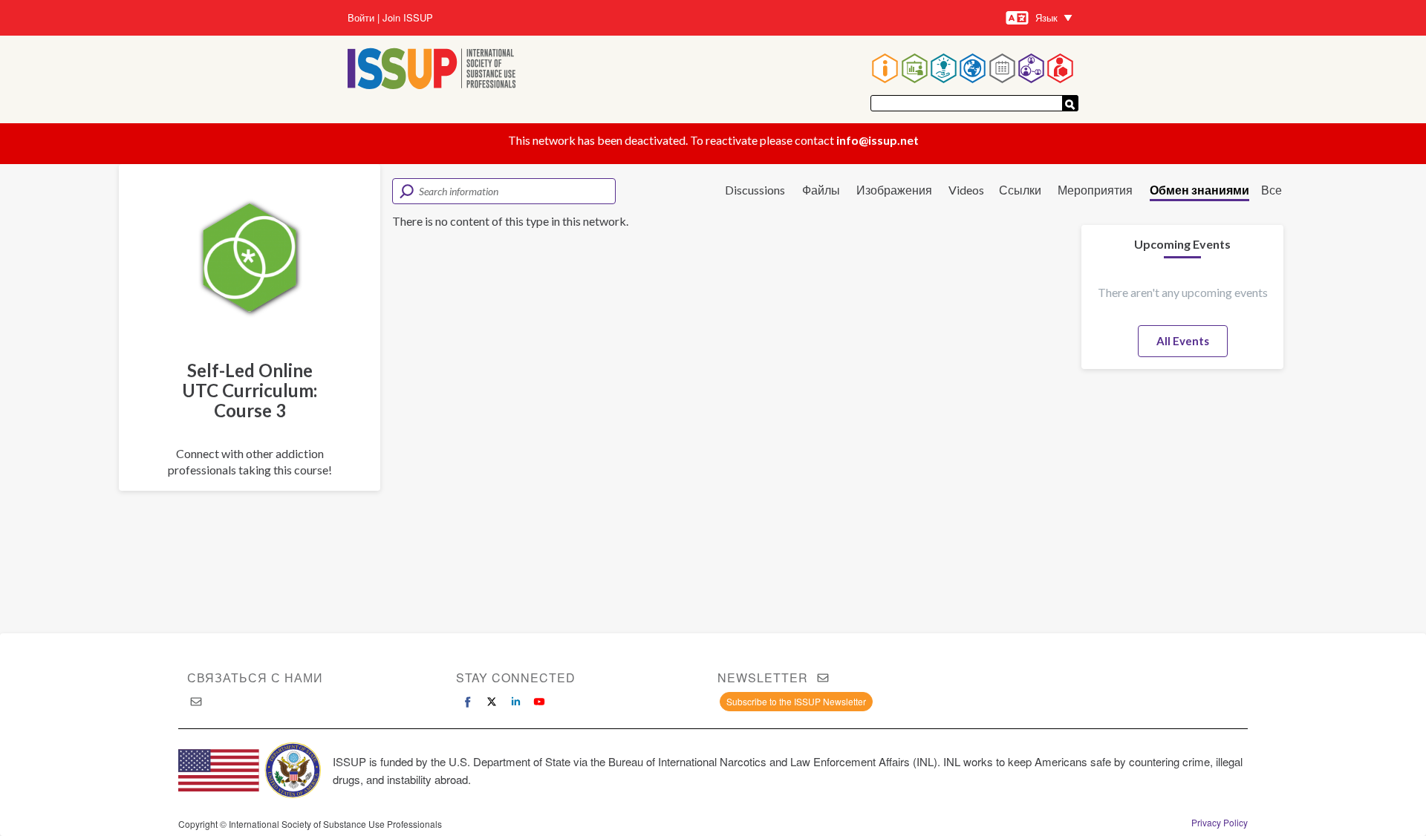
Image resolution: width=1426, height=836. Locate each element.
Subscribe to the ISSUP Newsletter (796, 701)
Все (1271, 190)
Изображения (894, 190)
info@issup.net (877, 140)
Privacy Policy (1219, 823)
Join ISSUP (407, 18)
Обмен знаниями (1199, 190)
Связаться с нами (255, 677)
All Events (1182, 340)
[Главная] (432, 70)
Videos (966, 190)
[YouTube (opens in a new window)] (539, 702)
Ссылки (1020, 190)
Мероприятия (1095, 190)
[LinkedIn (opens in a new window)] (515, 702)
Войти (361, 18)
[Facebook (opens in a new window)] (468, 702)
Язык (1046, 17)
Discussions (755, 190)
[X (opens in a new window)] (492, 702)
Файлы (821, 190)
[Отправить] (1070, 103)
